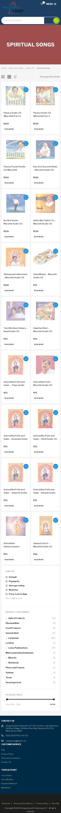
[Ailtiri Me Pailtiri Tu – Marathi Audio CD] (45, 203)
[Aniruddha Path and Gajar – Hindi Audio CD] (45, 418)
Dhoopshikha (12, 623)
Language (13, 638)
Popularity (14, 581)
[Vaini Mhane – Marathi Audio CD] (45, 257)
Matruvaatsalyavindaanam (19, 653)
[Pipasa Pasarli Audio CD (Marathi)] (15, 149)
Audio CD (30, 68)
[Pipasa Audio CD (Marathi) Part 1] (45, 95)
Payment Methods (9, 783)
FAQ (3, 750)
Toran (9, 677)
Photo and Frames (15, 667)
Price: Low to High (18, 594)
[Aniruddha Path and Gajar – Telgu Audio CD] (15, 364)
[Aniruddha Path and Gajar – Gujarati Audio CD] (15, 472)
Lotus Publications (18, 648)
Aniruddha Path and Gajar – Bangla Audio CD (44, 492)
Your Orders (6, 775)
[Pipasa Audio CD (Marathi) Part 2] (15, 95)
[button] (41, 4)
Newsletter (5, 787)
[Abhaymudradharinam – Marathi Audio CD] (15, 257)
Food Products (13, 628)
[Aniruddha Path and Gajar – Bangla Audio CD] (45, 472)
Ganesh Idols (12, 633)
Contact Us (6, 762)
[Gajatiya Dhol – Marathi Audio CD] (45, 310)
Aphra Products (16, 618)
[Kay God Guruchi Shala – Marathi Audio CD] (45, 149)
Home (3, 68)
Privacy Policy (7, 754)
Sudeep (9, 672)
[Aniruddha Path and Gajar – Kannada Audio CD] (15, 418)
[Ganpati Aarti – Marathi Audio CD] (45, 526)
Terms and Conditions (10, 758)
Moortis (12, 658)
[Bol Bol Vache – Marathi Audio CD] (15, 203)
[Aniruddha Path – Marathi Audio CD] (45, 364)
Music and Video (16, 68)
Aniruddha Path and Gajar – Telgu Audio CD (14, 385)
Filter (52, 704)
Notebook (13, 662)
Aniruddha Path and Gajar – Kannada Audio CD (16, 438)
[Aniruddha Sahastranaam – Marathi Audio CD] (15, 526)
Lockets (10, 643)
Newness (13, 590)
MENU (49, 4)
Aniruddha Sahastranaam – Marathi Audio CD (13, 546)
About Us (6, 803)
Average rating (17, 585)
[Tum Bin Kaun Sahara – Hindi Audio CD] (15, 310)
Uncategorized (13, 682)
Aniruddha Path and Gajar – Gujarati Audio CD (15, 492)
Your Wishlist (7, 779)
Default (13, 577)
